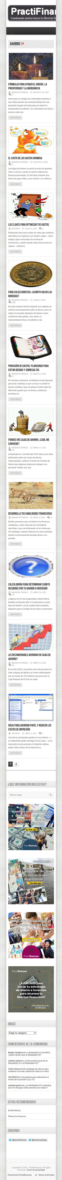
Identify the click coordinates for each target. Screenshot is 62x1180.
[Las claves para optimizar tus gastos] (31, 221)
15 (13, 450)
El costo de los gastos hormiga (25, 158)
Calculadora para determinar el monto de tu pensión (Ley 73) (28, 1078)
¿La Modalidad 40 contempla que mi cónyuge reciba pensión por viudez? (29, 1086)
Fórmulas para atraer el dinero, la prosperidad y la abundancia (27, 86)
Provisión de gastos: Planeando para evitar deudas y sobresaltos (28, 368)
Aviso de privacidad (36, 1170)
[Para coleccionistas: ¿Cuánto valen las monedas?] (31, 289)
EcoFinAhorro (14, 1110)
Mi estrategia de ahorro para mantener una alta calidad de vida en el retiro (28, 1070)
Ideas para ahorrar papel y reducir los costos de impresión (29, 727)
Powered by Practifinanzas (20, 1175)
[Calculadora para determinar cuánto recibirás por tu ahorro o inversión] (31, 581)
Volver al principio (46, 1175)
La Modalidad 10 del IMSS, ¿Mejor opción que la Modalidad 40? (29, 1053)
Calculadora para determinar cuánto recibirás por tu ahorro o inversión (29, 586)
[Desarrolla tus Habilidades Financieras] (31, 510)
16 (13, 665)
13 (13, 595)
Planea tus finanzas (17, 1116)
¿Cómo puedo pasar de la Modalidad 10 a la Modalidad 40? (28, 1062)
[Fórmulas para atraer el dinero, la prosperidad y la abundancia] (31, 81)
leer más (15, 117)
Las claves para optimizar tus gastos (28, 225)
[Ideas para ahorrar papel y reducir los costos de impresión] (31, 722)
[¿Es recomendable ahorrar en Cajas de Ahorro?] (31, 652)
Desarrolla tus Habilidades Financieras (30, 514)
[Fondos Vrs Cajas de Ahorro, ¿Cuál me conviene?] (31, 436)
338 (13, 302)
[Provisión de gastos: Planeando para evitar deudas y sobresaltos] (31, 363)
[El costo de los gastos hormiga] (31, 155)
